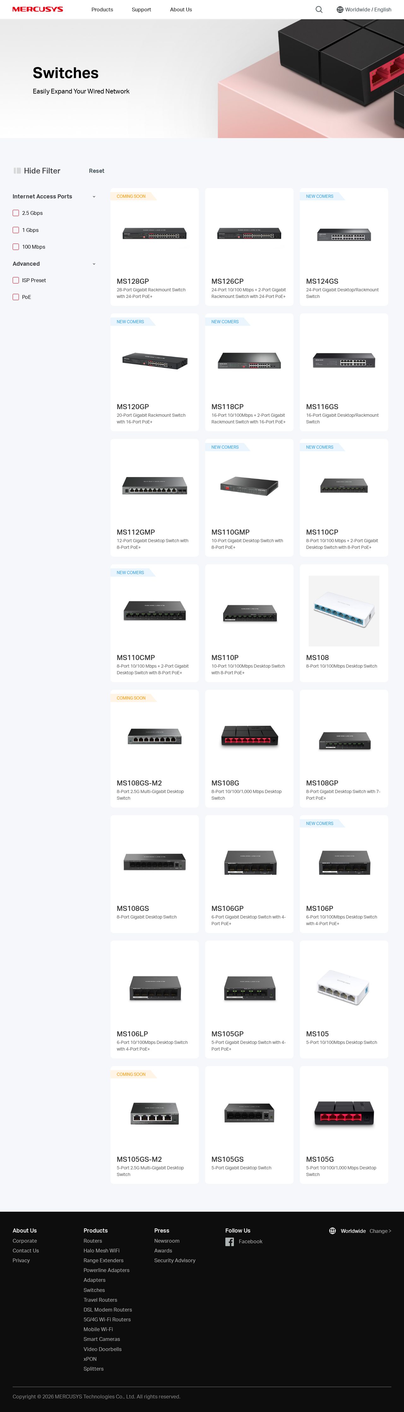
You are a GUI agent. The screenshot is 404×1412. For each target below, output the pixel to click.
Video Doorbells (103, 1349)
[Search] (319, 9)
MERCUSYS (38, 9)
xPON (90, 1359)
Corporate (25, 1241)
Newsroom (167, 1241)
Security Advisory (174, 1260)
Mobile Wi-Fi (98, 1329)
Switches (94, 1290)
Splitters (94, 1369)
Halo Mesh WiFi (102, 1250)
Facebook (250, 1241)
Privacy (21, 1260)
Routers (93, 1241)
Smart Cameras (102, 1339)
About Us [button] (181, 9)
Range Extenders (103, 1260)
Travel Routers (100, 1300)
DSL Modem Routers (108, 1309)
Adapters (94, 1280)
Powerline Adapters (106, 1270)
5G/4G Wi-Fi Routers (107, 1319)
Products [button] (102, 9)
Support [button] (141, 9)
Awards (163, 1250)
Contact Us (26, 1250)
